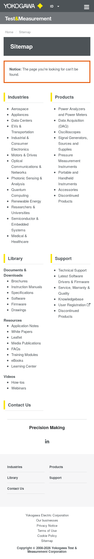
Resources (13, 320)
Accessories (68, 189)
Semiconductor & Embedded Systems (25, 224)
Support (63, 258)
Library (15, 258)
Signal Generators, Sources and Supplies (73, 143)
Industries (18, 97)
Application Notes (25, 325)
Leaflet (16, 337)
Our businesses (47, 520)
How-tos (18, 382)
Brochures (19, 280)
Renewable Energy (26, 200)
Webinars (18, 387)
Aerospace (19, 108)
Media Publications (26, 342)
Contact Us (19, 405)
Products (64, 97)
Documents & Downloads (15, 272)
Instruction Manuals (26, 286)
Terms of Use (47, 530)
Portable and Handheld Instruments (68, 178)
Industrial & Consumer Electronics (20, 143)
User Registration (72, 304)
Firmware (18, 303)
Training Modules (24, 354)
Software (18, 298)
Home (9, 32)
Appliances (20, 114)
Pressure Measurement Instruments (69, 160)
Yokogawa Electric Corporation (47, 515)
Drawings (18, 309)
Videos (9, 376)
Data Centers (21, 120)
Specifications (22, 292)
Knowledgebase (70, 298)
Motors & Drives (24, 154)
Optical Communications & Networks (26, 166)
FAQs (15, 348)
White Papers (22, 331)
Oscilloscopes (69, 131)
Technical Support (72, 270)
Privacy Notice (47, 525)
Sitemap (47, 540)
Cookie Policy (47, 535)
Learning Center (23, 365)
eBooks (17, 360)
